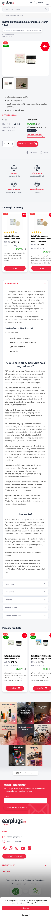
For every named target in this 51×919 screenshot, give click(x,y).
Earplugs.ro (26, 884)
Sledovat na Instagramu (27, 773)
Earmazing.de (40, 880)
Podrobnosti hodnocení (33, 30)
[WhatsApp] (16, 848)
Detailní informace (9, 115)
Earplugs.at (16, 884)
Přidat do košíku (25, 144)
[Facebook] (4, 848)
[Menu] (48, 3)
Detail (14, 268)
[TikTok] (29, 848)
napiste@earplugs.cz (14, 837)
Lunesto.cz (35, 884)
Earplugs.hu (29, 880)
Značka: (7, 36)
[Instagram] (10, 848)
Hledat (45, 9)
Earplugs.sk (19, 880)
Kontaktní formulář (14, 856)
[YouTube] (23, 848)
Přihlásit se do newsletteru (16, 808)
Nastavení (25, 915)
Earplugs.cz (10, 880)
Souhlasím (26, 908)
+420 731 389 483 (14, 841)
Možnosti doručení (36, 136)
